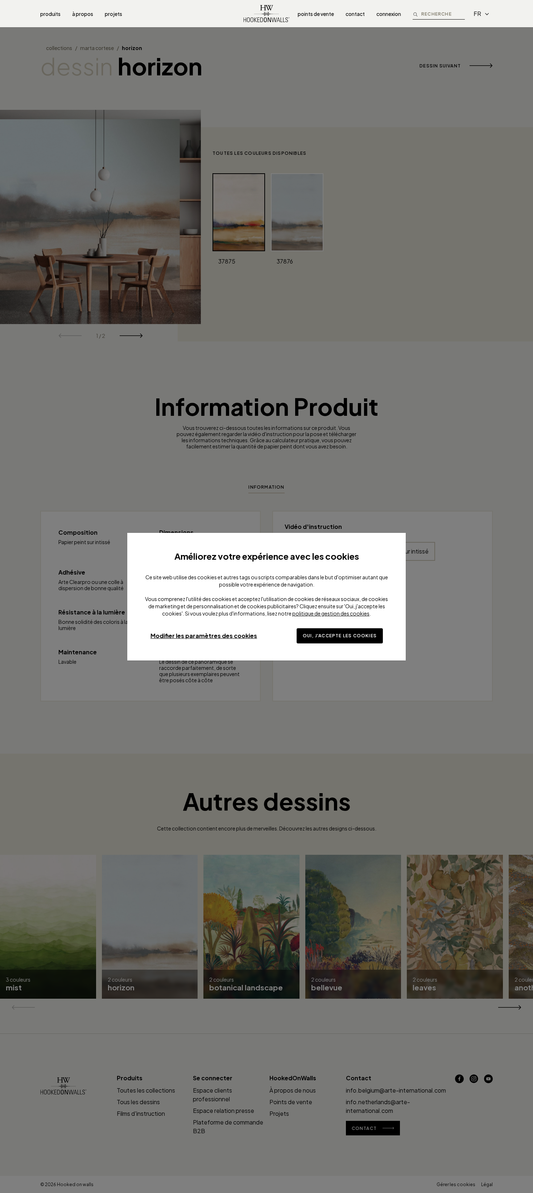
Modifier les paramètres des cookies (203, 635)
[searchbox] (443, 13)
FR (477, 13)
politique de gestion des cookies (330, 613)
